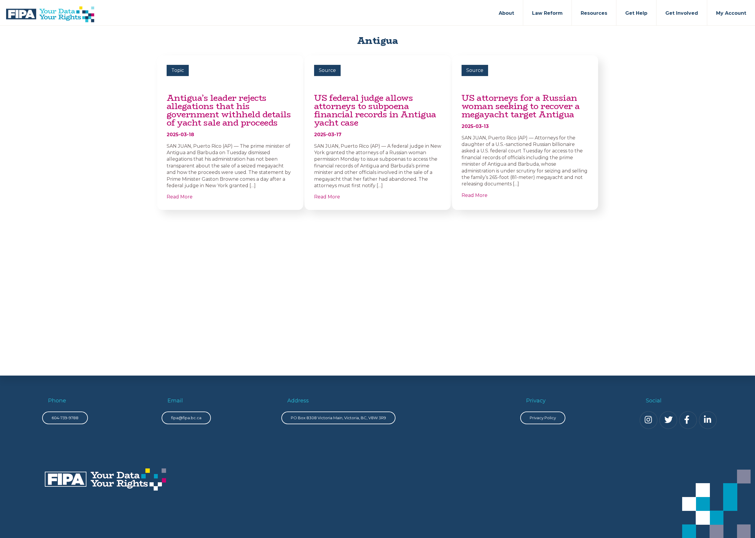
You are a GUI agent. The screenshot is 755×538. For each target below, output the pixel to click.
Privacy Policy (543, 417)
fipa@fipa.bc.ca (186, 417)
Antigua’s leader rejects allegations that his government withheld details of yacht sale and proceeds (229, 110)
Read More (180, 197)
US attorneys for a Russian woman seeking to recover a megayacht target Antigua (521, 106)
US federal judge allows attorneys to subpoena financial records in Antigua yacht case (375, 110)
